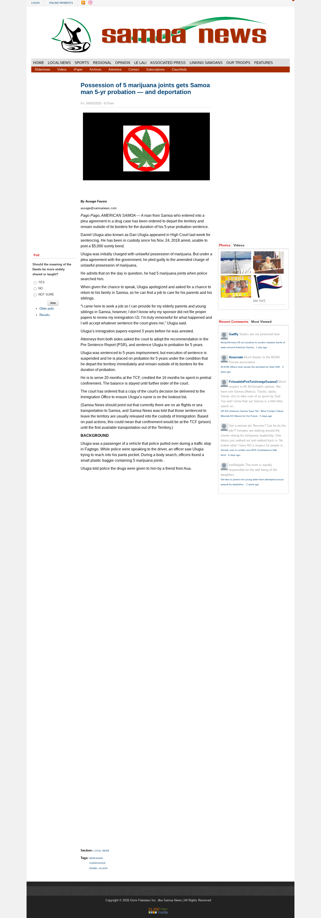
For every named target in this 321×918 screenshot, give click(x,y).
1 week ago (252, 484)
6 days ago (234, 455)
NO (40, 288)
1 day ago (261, 347)
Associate (236, 357)
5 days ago (266, 416)
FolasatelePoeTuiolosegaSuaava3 (253, 381)
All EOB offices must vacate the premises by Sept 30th (250, 367)
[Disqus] (146, 655)
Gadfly (233, 334)
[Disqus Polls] (146, 532)
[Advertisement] (53, 153)
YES (41, 282)
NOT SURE (46, 294)
